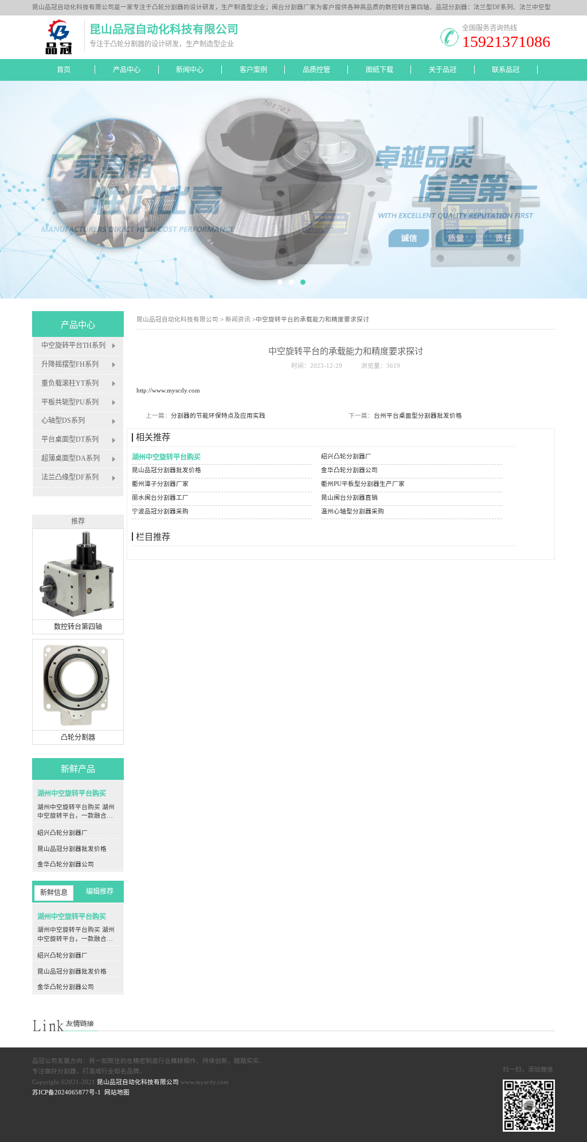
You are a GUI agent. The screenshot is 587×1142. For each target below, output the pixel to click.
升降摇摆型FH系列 (70, 364)
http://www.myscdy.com (168, 390)
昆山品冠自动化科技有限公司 (177, 319)
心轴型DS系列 (63, 421)
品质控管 (316, 70)
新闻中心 (190, 70)
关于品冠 (442, 70)
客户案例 (253, 70)
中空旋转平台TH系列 (73, 346)
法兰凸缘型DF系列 (70, 478)
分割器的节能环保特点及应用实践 (218, 416)
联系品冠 (505, 70)
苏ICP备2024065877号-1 (66, 1092)
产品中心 (126, 70)
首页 (64, 70)
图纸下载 (379, 70)
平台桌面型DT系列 (70, 440)
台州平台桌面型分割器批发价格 (418, 416)
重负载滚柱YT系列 (70, 383)
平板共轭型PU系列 (70, 402)
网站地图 (117, 1092)
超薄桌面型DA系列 (70, 459)
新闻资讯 (238, 319)
